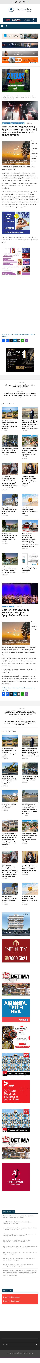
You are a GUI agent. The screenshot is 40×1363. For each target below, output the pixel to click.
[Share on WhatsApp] (22, 340)
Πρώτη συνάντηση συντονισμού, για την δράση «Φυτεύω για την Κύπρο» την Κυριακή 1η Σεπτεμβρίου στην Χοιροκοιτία (20, 712)
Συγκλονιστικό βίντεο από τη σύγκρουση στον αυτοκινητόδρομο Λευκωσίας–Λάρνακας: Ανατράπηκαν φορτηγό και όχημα (30, 808)
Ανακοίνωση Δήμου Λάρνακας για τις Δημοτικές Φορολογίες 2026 (29, 510)
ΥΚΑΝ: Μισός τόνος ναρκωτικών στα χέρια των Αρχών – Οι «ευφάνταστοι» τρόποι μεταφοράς (20, 1247)
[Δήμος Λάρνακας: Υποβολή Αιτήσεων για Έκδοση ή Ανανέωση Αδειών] (10, 500)
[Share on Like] (7, 340)
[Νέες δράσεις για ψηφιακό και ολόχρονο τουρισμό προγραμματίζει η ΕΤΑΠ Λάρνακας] (10, 413)
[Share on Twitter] (11, 340)
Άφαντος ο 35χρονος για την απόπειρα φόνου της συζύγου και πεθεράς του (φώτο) (18, 1216)
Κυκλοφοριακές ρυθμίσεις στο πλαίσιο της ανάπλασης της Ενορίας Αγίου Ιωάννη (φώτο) (9, 537)
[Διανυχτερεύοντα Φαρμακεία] (28, 2)
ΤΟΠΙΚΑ (22, 123)
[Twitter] (20, 2)
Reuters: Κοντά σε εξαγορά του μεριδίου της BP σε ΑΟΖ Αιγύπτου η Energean (19, 1259)
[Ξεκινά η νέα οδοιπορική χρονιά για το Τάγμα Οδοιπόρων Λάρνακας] (10, 441)
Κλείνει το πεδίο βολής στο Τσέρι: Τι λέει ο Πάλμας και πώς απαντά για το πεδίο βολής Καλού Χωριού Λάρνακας (30, 424)
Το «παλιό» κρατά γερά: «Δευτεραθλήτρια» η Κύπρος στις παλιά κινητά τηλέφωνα (20, 1228)
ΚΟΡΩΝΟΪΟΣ (14, 123)
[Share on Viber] (26, 340)
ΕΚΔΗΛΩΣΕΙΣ (17, 96)
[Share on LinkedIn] (15, 340)
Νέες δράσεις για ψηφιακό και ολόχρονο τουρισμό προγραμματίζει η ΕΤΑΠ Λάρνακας (19, 1234)
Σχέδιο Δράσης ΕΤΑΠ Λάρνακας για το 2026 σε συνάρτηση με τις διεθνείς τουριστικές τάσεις (29, 452)
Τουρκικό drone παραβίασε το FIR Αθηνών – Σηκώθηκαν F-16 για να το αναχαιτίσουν (17, 1240)
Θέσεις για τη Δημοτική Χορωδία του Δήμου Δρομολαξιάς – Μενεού (15, 612)
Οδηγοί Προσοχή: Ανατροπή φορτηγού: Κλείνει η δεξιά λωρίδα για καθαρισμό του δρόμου (9, 779)
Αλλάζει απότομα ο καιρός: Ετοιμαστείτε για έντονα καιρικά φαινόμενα (20, 1253)
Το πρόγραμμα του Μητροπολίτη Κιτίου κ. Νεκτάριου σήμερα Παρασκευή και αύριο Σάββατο (29, 479)
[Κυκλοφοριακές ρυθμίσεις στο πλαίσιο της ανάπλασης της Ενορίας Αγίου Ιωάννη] (10, 559)
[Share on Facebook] (3, 340)
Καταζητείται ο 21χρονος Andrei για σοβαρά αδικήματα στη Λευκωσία (17, 1222)
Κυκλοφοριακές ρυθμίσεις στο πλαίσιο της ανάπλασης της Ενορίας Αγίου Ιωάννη (9, 569)
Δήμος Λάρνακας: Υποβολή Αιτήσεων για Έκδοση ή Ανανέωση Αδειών (9, 510)
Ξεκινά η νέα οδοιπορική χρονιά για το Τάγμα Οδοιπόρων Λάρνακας (10, 450)
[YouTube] (16, 2)
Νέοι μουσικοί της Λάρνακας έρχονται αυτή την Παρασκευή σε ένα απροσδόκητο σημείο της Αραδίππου (20, 722)
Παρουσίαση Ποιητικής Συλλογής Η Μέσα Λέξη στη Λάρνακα (29, 568)
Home (3, 96)
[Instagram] (24, 2)
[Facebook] (12, 2)
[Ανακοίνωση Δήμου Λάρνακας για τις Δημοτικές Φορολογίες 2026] (30, 500)
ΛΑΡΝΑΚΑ (9, 96)
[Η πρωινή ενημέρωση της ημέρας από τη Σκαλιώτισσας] (10, 796)
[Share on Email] (18, 340)
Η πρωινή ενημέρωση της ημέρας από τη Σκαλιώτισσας (9, 806)
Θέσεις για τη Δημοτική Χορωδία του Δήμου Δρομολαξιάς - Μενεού (20, 385)
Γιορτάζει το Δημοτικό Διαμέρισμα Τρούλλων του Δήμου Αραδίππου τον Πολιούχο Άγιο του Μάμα (20, 394)
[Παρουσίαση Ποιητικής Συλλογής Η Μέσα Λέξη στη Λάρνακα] (30, 559)
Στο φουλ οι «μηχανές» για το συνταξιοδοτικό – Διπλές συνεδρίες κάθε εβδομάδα (18, 1265)
